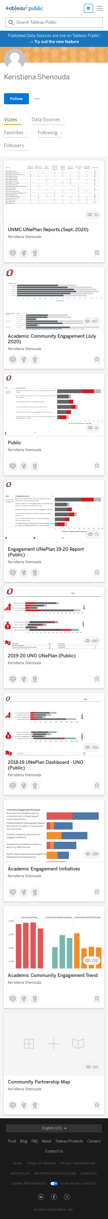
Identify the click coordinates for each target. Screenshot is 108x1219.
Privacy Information (77, 1163)
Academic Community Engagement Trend (53, 975)
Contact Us (54, 1151)
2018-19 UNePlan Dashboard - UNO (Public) (45, 765)
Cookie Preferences (28, 1183)
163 (95, 1067)
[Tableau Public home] (24, 8)
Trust (12, 1141)
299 (95, 854)
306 (95, 748)
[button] (41, 1197)
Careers (93, 1141)
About (46, 1141)
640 (95, 641)
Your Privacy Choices (78, 1183)
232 (95, 961)
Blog (23, 1141)
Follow (16, 98)
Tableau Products (69, 1141)
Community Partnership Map (39, 1082)
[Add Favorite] (97, 253)
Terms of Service (41, 1163)
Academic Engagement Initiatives (44, 869)
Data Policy (20, 1173)
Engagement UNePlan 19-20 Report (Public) (46, 552)
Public (14, 443)
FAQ (34, 1141)
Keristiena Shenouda (24, 237)
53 (96, 215)
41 (96, 428)
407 (95, 321)
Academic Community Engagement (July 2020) (52, 339)
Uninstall (89, 1173)
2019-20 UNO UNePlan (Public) (42, 656)
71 (96, 534)
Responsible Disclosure (55, 1173)
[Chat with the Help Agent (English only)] (88, 8)
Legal (18, 1163)
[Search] (10, 22)
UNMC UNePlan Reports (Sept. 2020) (48, 229)
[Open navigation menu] (99, 8)
